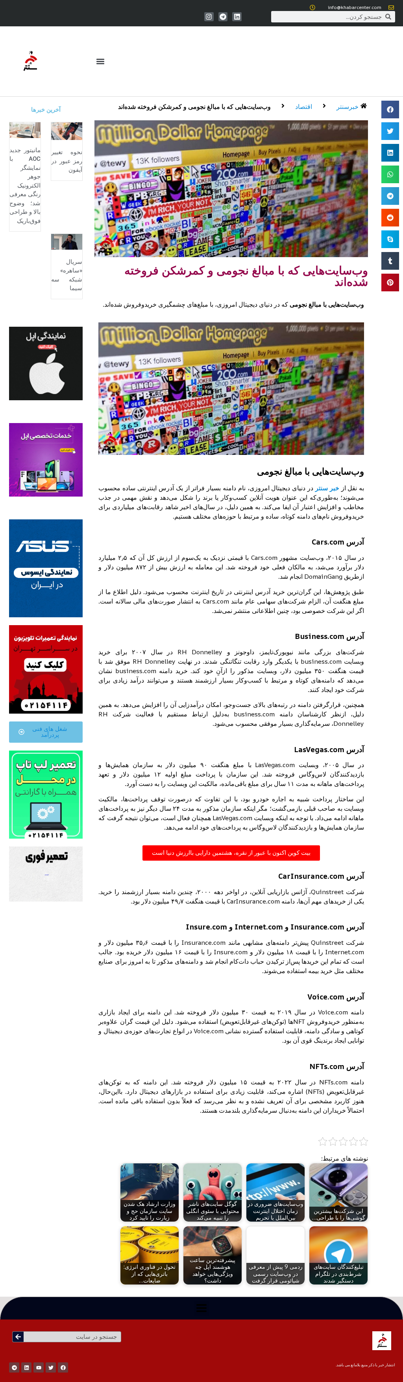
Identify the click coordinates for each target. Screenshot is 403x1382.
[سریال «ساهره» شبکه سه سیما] (66, 241)
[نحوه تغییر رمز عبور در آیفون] (66, 130)
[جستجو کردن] (18, 1337)
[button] (100, 61)
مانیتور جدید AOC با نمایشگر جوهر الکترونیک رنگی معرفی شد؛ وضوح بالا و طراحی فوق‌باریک (25, 186)
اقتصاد (303, 106)
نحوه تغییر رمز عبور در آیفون (66, 161)
